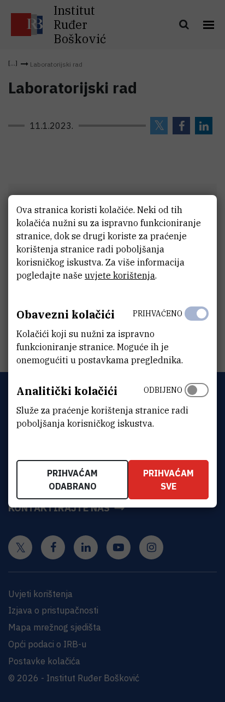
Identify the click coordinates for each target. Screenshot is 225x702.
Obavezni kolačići (65, 314)
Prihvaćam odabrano (72, 480)
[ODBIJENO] (197, 404)
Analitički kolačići (66, 391)
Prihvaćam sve (168, 480)
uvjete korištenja (120, 275)
